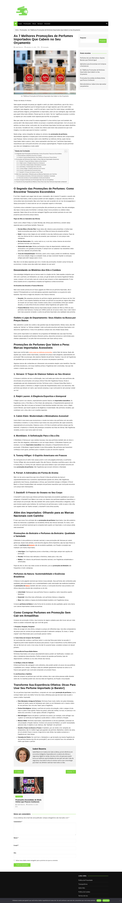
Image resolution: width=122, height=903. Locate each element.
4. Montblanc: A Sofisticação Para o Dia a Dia (30, 166)
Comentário (18, 821)
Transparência (82, 884)
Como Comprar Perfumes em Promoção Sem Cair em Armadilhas (35, 179)
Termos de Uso (83, 896)
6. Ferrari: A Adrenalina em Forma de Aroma (30, 170)
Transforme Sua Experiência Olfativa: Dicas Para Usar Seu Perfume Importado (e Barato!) (41, 181)
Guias (20, 24)
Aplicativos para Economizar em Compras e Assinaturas (93, 65)
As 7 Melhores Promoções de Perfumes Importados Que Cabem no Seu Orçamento (92, 72)
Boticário (32, 545)
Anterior (19, 772)
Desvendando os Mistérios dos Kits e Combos (30, 155)
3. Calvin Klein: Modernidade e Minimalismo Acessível (32, 164)
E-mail (16, 845)
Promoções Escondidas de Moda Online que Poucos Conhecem (92, 79)
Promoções (27, 24)
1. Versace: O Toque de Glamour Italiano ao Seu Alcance (32, 161)
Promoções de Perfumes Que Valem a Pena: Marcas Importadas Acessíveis (37, 159)
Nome (16, 838)
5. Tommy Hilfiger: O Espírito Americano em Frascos (32, 168)
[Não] (120, 900)
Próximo (69, 772)
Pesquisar (83, 38)
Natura (27, 586)
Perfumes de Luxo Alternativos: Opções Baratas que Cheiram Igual (92, 59)
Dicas (34, 24)
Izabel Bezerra (19, 47)
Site (15, 853)
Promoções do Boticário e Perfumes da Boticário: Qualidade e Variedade (36, 176)
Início (17, 30)
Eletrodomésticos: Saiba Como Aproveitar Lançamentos (93, 85)
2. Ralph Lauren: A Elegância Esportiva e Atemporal (32, 163)
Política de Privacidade (85, 880)
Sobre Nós (81, 888)
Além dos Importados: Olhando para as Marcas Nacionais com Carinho (36, 174)
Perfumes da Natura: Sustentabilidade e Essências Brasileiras (34, 177)
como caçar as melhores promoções (40, 352)
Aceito (99, 900)
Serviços (40, 24)
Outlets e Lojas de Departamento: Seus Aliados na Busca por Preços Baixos (37, 157)
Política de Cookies (84, 892)
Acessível (47, 24)
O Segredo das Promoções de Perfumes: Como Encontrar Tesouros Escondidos (39, 153)
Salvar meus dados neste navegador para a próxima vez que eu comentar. (37, 860)
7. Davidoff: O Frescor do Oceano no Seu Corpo (31, 172)
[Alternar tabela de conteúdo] (65, 151)
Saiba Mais (106, 900)
